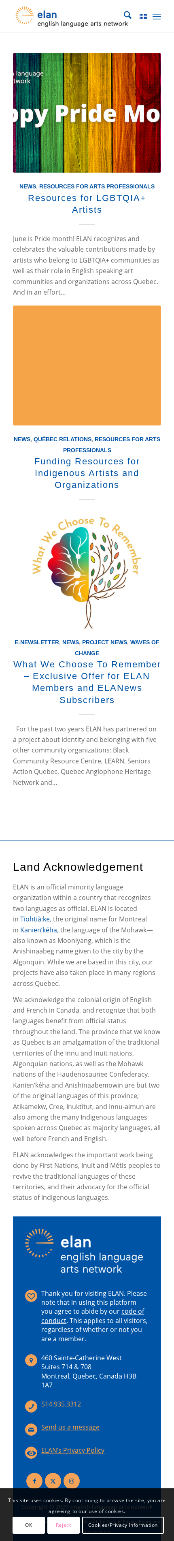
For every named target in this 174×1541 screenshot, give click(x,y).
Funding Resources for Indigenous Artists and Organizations (87, 473)
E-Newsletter (37, 642)
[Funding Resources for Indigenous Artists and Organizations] (87, 365)
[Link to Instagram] (72, 1481)
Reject (63, 1525)
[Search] (124, 16)
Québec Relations (62, 439)
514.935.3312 (61, 1404)
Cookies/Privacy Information (123, 1525)
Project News (104, 642)
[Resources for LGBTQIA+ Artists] (87, 113)
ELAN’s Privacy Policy (72, 1450)
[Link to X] (53, 1481)
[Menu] (157, 16)
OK (28, 1525)
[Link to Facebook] (34, 1481)
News (27, 186)
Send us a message (70, 1427)
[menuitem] (124, 16)
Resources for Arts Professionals (97, 186)
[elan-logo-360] (72, 16)
